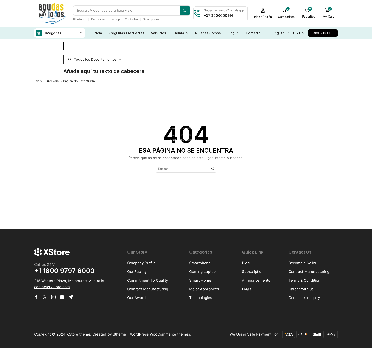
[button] (262, 13)
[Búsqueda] (185, 10)
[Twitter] (45, 297)
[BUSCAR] (213, 169)
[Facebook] (36, 297)
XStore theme (78, 334)
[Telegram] (70, 297)
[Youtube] (62, 297)
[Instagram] (53, 297)
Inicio (38, 81)
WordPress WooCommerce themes (160, 334)
